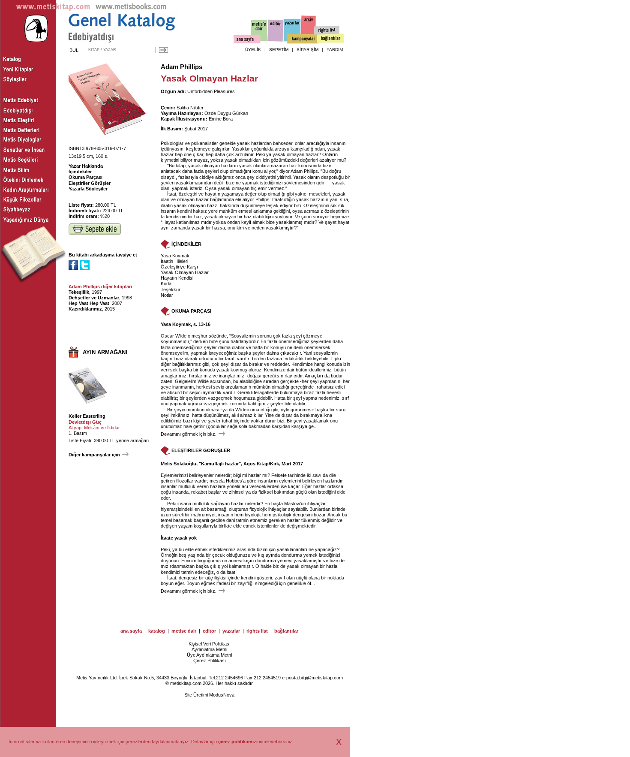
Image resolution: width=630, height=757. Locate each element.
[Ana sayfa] (247, 40)
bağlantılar (286, 630)
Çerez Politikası (209, 660)
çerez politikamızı (238, 741)
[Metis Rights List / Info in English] (327, 30)
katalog (156, 630)
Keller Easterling (87, 416)
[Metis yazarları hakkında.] (292, 30)
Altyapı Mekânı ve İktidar (94, 427)
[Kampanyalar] (302, 39)
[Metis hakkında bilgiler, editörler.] (259, 31)
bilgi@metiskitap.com (321, 677)
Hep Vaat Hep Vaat (89, 303)
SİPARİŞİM (307, 49)
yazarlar (231, 630)
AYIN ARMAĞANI (105, 352)
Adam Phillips (181, 66)
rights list (257, 630)
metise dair (183, 630)
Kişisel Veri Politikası (210, 643)
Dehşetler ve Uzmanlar (94, 297)
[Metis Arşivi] (308, 28)
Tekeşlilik (79, 292)
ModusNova (221, 694)
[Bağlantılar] (330, 39)
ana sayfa (131, 630)
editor (209, 630)
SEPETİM (278, 49)
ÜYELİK (253, 49)
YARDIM (335, 49)
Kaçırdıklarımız (85, 308)
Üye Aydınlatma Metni (209, 654)
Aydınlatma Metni (209, 649)
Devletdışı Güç (85, 422)
